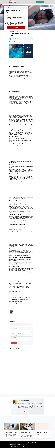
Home (9, 31)
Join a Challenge (40, 1)
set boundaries (14, 179)
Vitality (24, 412)
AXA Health (22, 412)
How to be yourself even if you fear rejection (15, 301)
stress (10, 145)
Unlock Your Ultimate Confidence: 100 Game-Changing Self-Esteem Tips (20, 297)
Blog (11, 31)
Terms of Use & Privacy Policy (46, 441)
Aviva (19, 412)
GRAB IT (16, 27)
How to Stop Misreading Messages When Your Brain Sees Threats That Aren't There (27, 433)
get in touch (12, 395)
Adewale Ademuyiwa (21, 313)
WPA (27, 412)
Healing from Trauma (15, 31)
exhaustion (21, 88)
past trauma (25, 63)
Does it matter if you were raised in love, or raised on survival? (18, 299)
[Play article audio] (10, 39)
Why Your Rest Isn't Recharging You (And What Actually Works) (11, 433)
